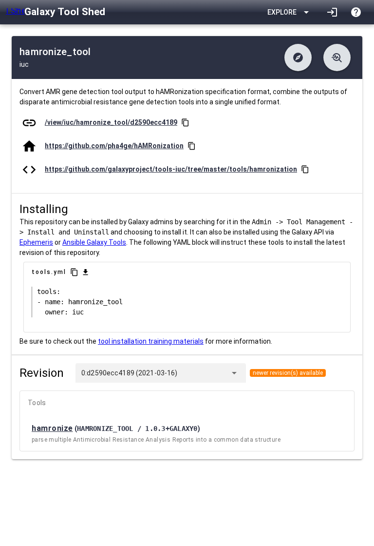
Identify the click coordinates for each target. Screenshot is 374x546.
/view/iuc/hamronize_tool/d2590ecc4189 (111, 122)
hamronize (52, 428)
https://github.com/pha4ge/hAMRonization (114, 146)
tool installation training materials (151, 341)
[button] (298, 57)
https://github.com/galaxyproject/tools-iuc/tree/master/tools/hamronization (171, 169)
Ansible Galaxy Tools (94, 242)
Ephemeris (36, 242)
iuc (24, 64)
